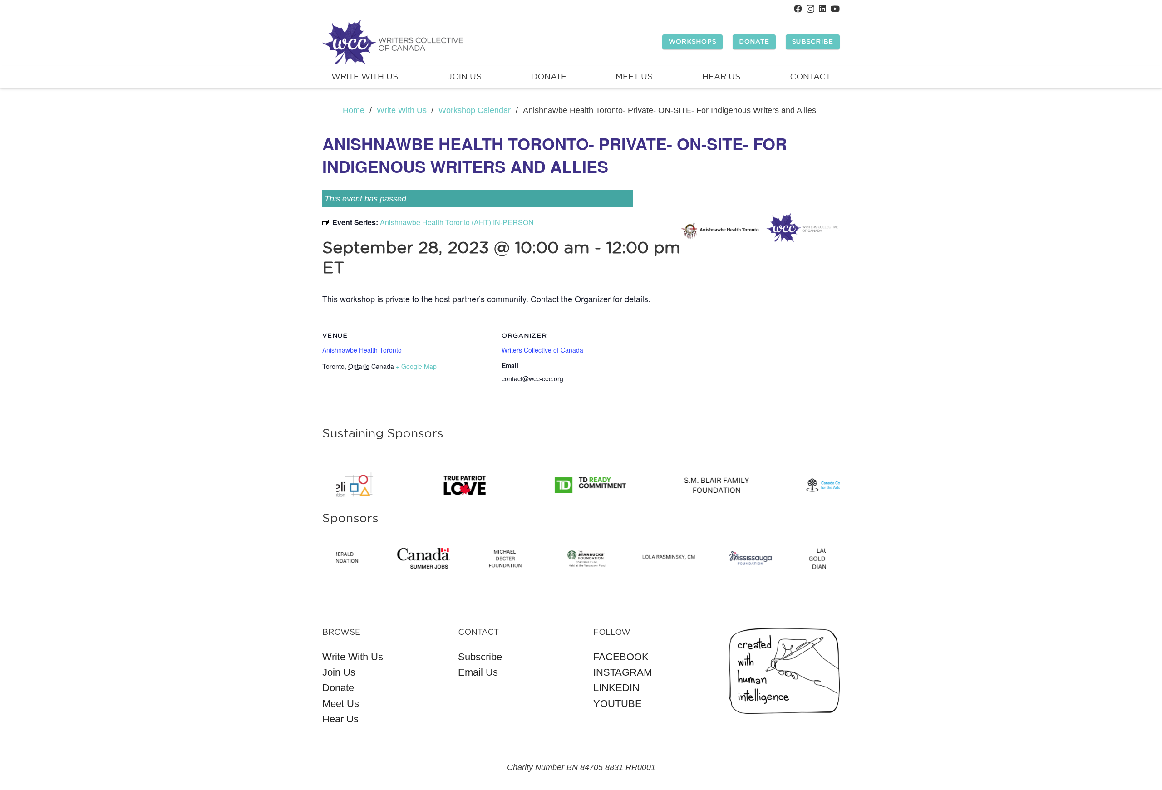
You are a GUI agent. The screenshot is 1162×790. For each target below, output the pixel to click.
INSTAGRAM (622, 672)
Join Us (338, 672)
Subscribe (480, 656)
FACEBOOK (621, 656)
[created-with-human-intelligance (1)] (784, 671)
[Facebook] (798, 9)
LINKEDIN (616, 687)
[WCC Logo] (392, 42)
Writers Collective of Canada (542, 349)
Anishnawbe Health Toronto (362, 349)
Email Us (478, 672)
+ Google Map (416, 366)
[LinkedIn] (822, 9)
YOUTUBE (617, 703)
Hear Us (340, 719)
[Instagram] (810, 9)
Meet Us (340, 703)
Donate (338, 687)
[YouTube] (835, 9)
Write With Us (352, 656)
